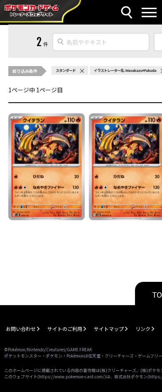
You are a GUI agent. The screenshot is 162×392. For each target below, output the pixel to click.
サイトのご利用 (64, 328)
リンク (142, 328)
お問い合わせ (21, 328)
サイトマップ (109, 328)
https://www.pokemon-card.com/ (71, 376)
